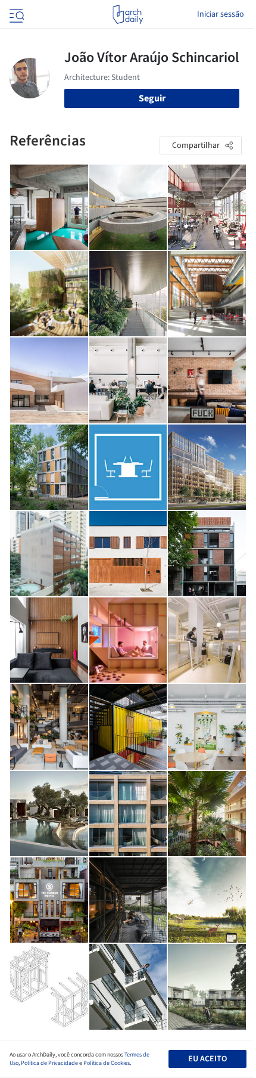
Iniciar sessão (220, 14)
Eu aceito (207, 1059)
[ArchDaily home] (128, 14)
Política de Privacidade (49, 1063)
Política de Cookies (106, 1063)
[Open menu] (15, 14)
